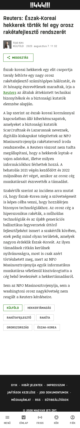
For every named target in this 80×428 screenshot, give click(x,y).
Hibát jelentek (32, 385)
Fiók (72, 423)
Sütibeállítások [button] (57, 399)
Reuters (9, 92)
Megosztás (20, 57)
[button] (12, 308)
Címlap (23, 423)
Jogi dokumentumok (54, 392)
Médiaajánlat (21, 399)
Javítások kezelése (21, 392)
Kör (56, 423)
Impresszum (56, 385)
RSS (38, 399)
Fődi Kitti (18, 42)
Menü (7, 423)
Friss (40, 423)
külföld (18, 46)
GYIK (14, 385)
